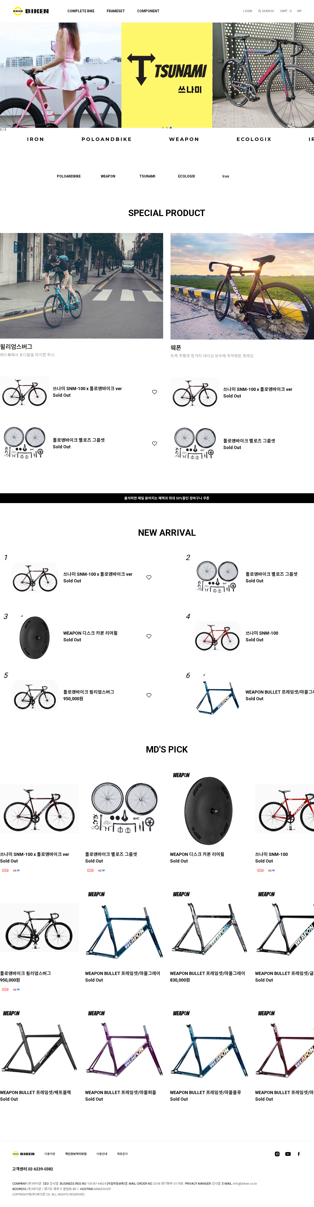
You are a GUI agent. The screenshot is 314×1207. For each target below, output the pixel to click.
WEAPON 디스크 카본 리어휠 (90, 633)
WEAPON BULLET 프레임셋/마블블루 (205, 1092)
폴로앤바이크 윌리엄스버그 (88, 692)
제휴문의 (122, 1154)
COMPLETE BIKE (80, 11)
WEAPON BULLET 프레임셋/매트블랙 (35, 1092)
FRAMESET (116, 11)
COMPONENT (148, 11)
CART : (285, 11)
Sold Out (62, 395)
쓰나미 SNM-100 (262, 633)
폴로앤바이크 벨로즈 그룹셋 (79, 440)
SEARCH (268, 11)
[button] (163, 128)
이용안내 (101, 1154)
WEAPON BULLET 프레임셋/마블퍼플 (120, 1092)
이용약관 (49, 1154)
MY (299, 11)
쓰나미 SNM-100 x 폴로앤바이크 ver (87, 388)
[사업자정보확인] (117, 1183)
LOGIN (247, 11)
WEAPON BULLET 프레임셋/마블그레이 (122, 973)
